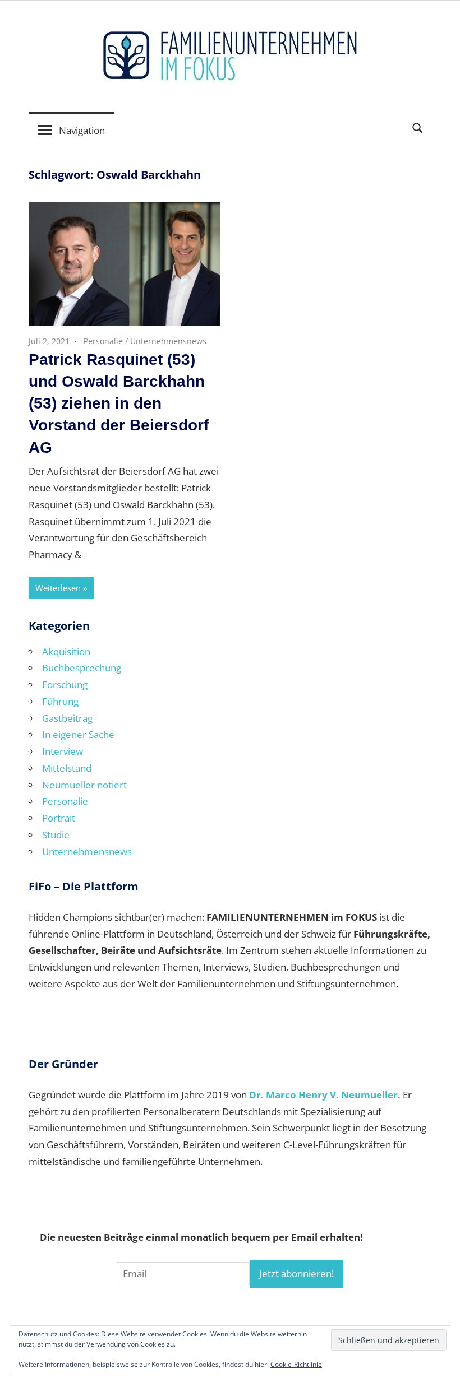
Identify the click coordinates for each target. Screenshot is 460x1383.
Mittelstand (66, 768)
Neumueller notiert (84, 784)
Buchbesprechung (81, 667)
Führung (60, 701)
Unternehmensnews (168, 341)
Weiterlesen (58, 587)
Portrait (58, 817)
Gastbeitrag (67, 718)
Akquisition (66, 651)
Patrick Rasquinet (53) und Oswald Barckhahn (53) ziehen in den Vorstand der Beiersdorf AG (119, 403)
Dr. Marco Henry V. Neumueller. (325, 1094)
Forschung (65, 684)
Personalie (103, 341)
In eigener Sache (78, 734)
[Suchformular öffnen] (417, 127)
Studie (56, 834)
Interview (62, 751)
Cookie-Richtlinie (296, 1364)
